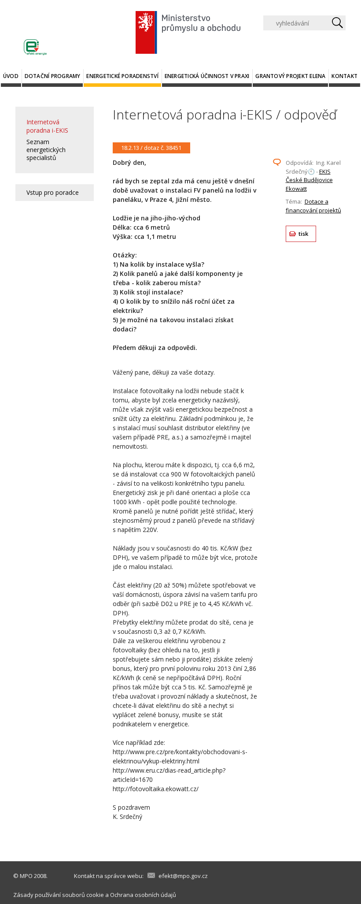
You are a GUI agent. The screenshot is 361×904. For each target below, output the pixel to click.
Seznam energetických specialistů (46, 150)
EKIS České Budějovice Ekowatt (309, 180)
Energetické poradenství (122, 76)
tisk (303, 234)
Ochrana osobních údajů (143, 895)
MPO (26, 876)
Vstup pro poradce (52, 192)
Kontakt (344, 76)
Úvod (10, 76)
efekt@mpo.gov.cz (183, 876)
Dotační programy (53, 76)
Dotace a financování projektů (313, 205)
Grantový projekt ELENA (290, 76)
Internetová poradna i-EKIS (47, 126)
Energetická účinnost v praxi (207, 76)
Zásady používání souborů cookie (58, 895)
